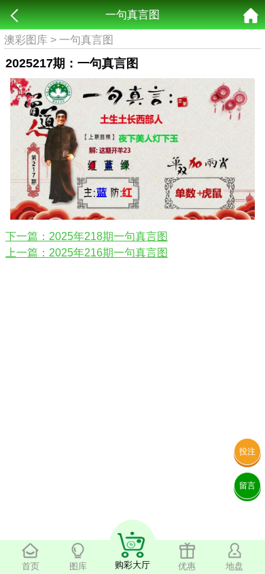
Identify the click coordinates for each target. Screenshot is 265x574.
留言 (247, 485)
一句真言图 (86, 40)
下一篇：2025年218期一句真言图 (86, 236)
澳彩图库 (26, 40)
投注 (247, 451)
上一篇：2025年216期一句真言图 (86, 252)
